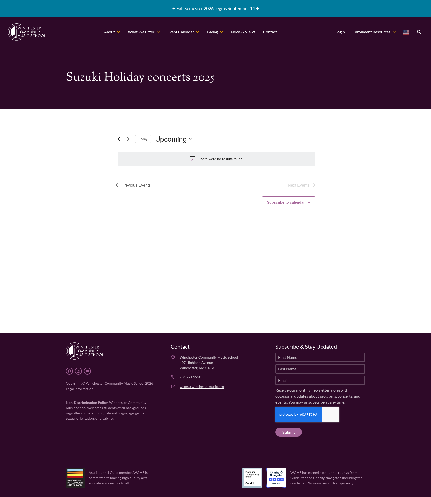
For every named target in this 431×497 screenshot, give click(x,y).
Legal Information (79, 388)
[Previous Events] (119, 139)
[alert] (216, 159)
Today (143, 139)
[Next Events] (128, 139)
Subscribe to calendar (286, 202)
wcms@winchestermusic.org (202, 386)
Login (340, 31)
